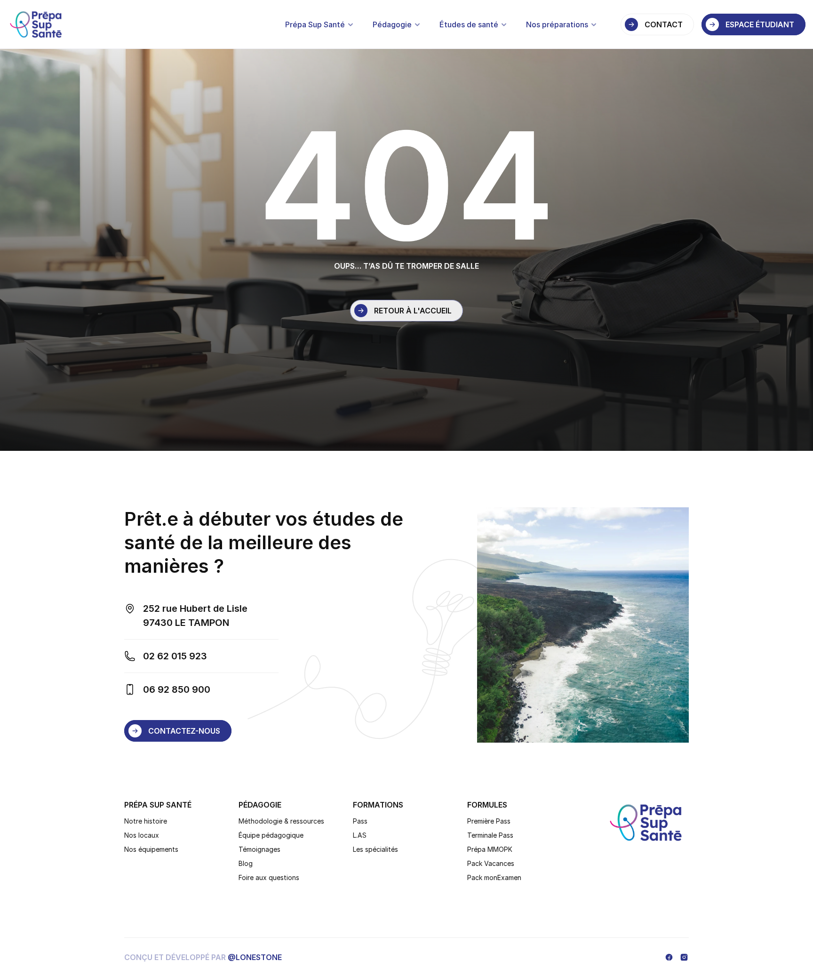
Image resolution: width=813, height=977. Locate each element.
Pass (360, 821)
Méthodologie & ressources (281, 821)
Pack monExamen (494, 877)
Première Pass (488, 821)
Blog (246, 863)
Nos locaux (141, 835)
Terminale (483, 835)
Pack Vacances (490, 863)
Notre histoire (145, 821)
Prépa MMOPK (489, 849)
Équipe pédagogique (271, 835)
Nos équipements (151, 849)
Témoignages (259, 849)
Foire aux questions (269, 877)
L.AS (360, 835)
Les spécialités (375, 849)
